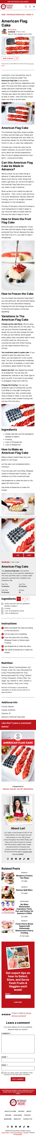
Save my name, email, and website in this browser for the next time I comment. (18, 1073)
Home (3, 14)
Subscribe (18, 1002)
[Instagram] (8, 859)
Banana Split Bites (24, 890)
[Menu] (34, 7)
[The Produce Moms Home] (7, 6)
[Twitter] (20, 859)
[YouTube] (28, 859)
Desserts (6, 789)
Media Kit (17, 1119)
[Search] (30, 7)
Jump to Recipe (8, 58)
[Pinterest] (12, 859)
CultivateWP (18, 1134)
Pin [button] (18, 555)
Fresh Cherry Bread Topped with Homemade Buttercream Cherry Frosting (24, 928)
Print (29, 555)
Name (4, 1057)
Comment (6, 1033)
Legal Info (26, 1132)
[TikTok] (24, 859)
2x (23, 599)
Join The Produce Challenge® (18, 1)
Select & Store (10, 1111)
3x (27, 599)
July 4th (20, 789)
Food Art (13, 789)
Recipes (21, 1111)
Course (28, 14)
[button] (2, 562)
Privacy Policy (5, 1132)
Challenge (18, 1115)
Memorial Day (28, 789)
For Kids (8, 1115)
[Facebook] (16, 859)
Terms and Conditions (16, 1132)
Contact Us (27, 1119)
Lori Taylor (13, 29)
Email (8, 994)
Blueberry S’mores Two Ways (24, 877)
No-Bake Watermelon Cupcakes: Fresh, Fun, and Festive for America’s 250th (24, 909)
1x (19, 599)
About (29, 1111)
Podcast (27, 1115)
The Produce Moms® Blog (15, 14)
